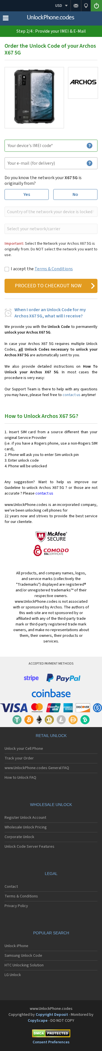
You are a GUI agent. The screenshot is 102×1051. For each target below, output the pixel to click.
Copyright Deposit (52, 1014)
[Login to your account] (96, 5)
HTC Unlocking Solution (24, 965)
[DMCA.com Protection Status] (51, 1034)
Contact (11, 886)
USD (58, 6)
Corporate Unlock (19, 837)
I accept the (42, 269)
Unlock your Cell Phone (24, 748)
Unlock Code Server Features (29, 846)
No (75, 194)
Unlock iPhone (16, 946)
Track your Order (19, 758)
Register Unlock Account (25, 817)
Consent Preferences (51, 1042)
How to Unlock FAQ (20, 777)
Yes (27, 194)
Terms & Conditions (54, 269)
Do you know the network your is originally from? (43, 180)
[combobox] (50, 211)
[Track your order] (86, 5)
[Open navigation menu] (5, 19)
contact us (71, 395)
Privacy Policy (16, 906)
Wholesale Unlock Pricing (26, 827)
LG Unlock (13, 975)
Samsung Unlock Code (23, 955)
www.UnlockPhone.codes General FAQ (37, 768)
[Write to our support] (76, 5)
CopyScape (38, 1020)
